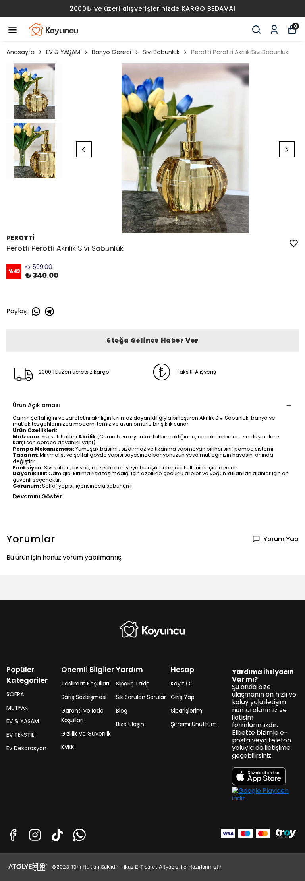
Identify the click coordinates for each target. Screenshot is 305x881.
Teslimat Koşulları (85, 683)
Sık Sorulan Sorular (141, 697)
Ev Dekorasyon (26, 748)
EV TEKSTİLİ (20, 735)
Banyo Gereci (111, 52)
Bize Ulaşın (130, 724)
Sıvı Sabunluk (161, 52)
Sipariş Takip (133, 683)
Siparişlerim (186, 710)
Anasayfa (20, 52)
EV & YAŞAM (63, 52)
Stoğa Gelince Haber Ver (152, 340)
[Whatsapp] (79, 835)
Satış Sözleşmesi (83, 697)
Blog (121, 710)
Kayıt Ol (181, 683)
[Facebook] (12, 835)
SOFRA (15, 694)
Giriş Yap (183, 697)
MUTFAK (17, 708)
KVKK (67, 747)
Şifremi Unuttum (194, 724)
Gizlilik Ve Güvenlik (86, 734)
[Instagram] (35, 835)
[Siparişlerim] (274, 30)
